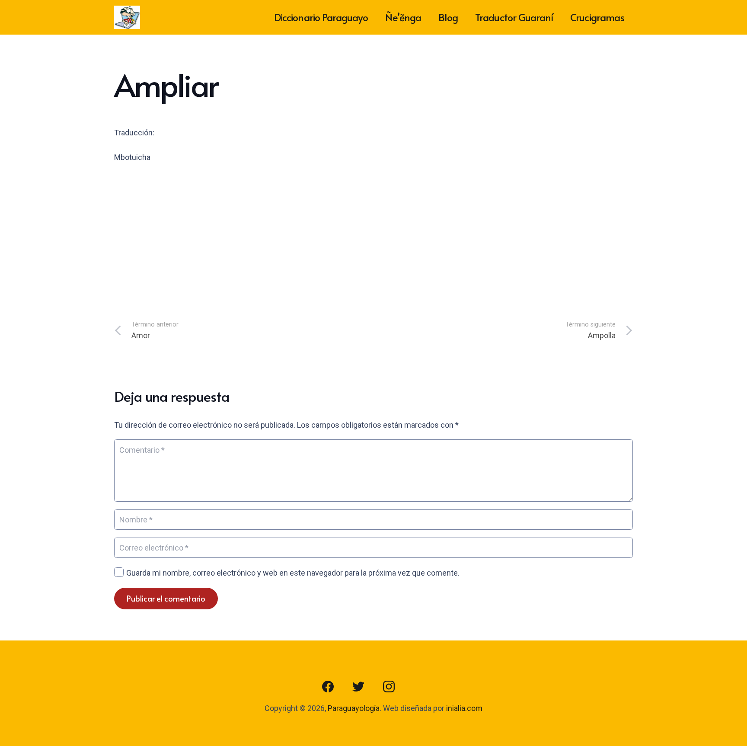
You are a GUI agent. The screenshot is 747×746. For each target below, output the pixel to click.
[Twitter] (358, 687)
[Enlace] (127, 17)
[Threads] (419, 687)
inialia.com (464, 708)
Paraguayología (354, 708)
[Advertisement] (373, 236)
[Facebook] (328, 687)
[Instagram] (389, 687)
